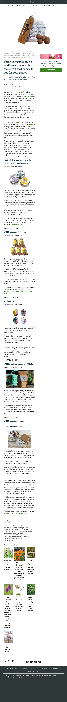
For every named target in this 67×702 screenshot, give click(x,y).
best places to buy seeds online (17, 513)
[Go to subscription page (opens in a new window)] (51, 58)
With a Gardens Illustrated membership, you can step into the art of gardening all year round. (51, 64)
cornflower (15, 224)
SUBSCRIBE (51, 70)
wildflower (16, 122)
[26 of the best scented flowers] (8, 637)
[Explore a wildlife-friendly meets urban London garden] (31, 589)
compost (32, 124)
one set (6, 291)
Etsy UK (19, 426)
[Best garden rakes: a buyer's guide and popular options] (31, 552)
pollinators (28, 96)
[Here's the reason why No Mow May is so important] (8, 552)
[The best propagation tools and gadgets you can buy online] (19, 591)
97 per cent (18, 92)
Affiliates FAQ (28, 57)
